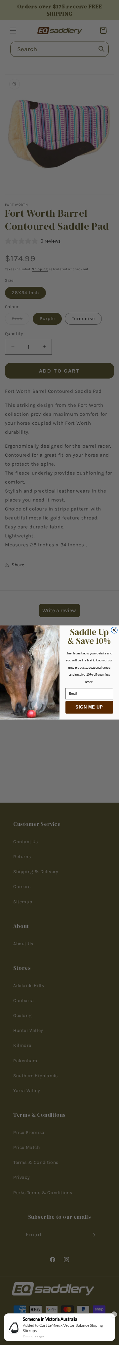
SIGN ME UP (89, 707)
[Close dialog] (114, 630)
